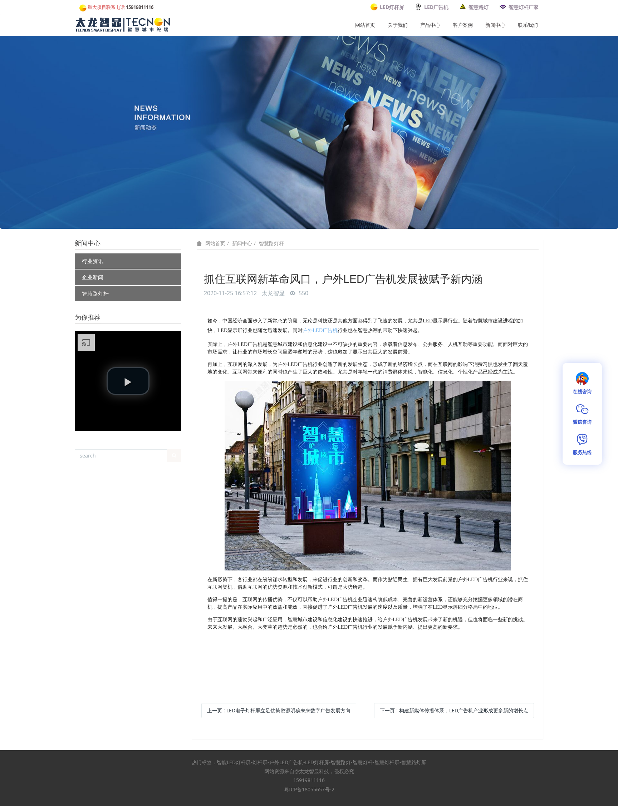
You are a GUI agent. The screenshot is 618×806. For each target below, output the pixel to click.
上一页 (278, 710)
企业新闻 (92, 277)
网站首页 (365, 24)
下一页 (454, 710)
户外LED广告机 (320, 330)
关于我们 (398, 24)
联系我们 (528, 24)
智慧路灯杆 (95, 293)
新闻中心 (495, 24)
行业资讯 (92, 260)
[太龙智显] (123, 23)
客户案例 (463, 24)
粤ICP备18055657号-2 (309, 789)
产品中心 (430, 24)
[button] (128, 381)
